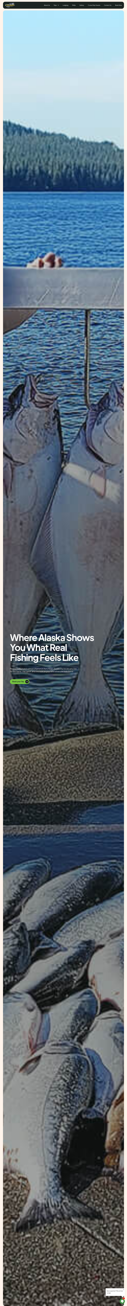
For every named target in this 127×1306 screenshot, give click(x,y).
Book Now (118, 5)
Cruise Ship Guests (94, 5)
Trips (55, 5)
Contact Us (107, 5)
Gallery (81, 5)
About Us (47, 5)
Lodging (65, 5)
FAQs (74, 5)
